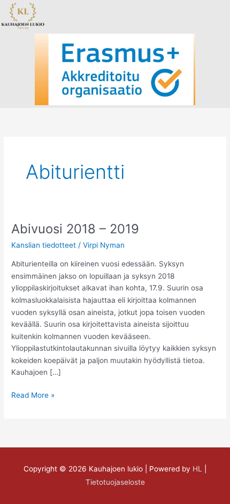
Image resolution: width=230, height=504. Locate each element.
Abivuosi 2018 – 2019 (75, 229)
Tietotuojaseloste (115, 482)
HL (197, 468)
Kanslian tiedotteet (43, 245)
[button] (96, 16)
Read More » (33, 394)
